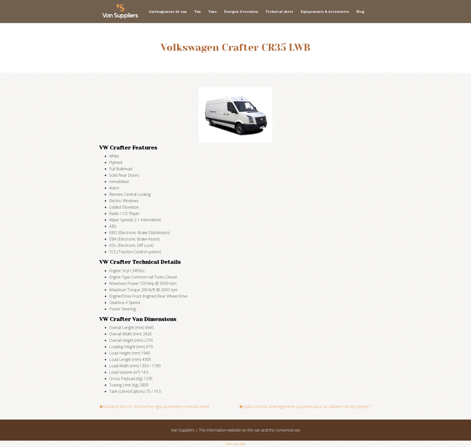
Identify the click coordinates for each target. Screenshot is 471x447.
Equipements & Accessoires (325, 11)
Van (197, 11)
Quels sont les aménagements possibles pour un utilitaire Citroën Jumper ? (307, 406)
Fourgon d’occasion (241, 11)
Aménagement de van (168, 11)
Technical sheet (279, 11)
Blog (360, 11)
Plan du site (235, 444)
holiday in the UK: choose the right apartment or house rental (156, 406)
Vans (212, 11)
